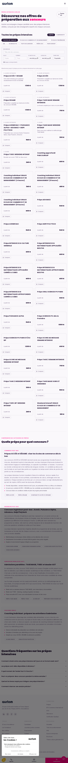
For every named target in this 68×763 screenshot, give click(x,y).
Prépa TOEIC (25, 599)
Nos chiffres (5, 730)
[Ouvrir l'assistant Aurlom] (63, 758)
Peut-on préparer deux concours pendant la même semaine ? (23, 676)
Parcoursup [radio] (51, 43)
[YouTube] (15, 714)
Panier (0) (62, 14)
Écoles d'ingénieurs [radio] (58, 40)
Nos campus (5, 733)
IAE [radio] (4, 43)
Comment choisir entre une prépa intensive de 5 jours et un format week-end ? (30, 661)
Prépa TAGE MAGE (11, 599)
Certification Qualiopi (52, 716)
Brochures (49, 736)
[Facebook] (11, 714)
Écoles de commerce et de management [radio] (33, 40)
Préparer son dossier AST (52, 599)
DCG (47, 710)
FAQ (47, 730)
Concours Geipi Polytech (53, 546)
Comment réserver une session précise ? (16, 686)
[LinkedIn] (3, 714)
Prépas (48, 704)
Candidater (27, 724)
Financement (28, 730)
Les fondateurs (6, 727)
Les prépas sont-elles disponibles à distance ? (18, 666)
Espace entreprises (52, 733)
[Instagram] (7, 714)
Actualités (49, 724)
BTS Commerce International (54, 707)
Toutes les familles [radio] (9, 40)
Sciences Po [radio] (13, 43)
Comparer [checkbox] (7, 91)
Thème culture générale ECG (54, 739)
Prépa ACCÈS (10, 495)
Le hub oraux (10, 639)
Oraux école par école (26, 639)
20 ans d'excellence (8, 724)
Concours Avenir (12, 546)
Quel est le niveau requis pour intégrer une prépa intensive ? (23, 681)
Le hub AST (36, 599)
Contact (26, 733)
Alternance (49, 713)
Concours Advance (13, 550)
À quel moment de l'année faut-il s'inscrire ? (17, 671)
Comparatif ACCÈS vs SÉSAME (41, 495)
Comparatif (60, 35)
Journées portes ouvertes (32, 727)
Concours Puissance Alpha (31, 546)
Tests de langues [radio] (27, 43)
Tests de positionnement (53, 727)
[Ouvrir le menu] (65, 4)
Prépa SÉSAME (22, 495)
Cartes (51, 35)
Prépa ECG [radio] (40, 43)
